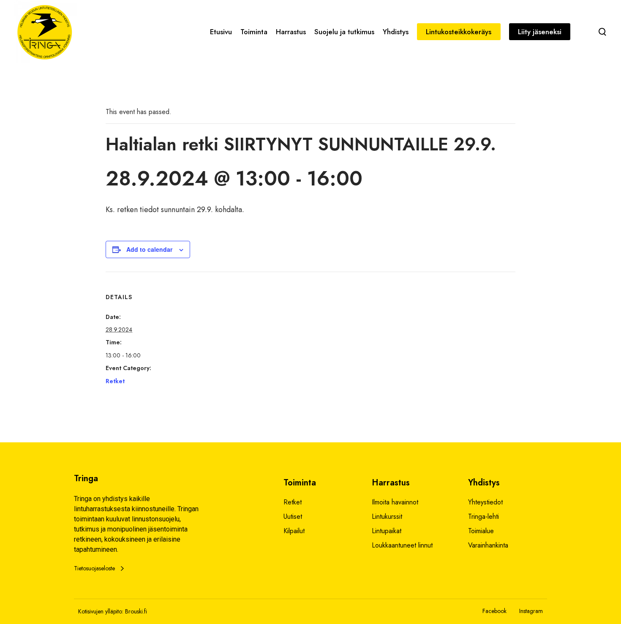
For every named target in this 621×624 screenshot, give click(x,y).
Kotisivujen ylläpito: (100, 611)
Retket (115, 381)
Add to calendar (149, 249)
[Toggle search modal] (602, 32)
